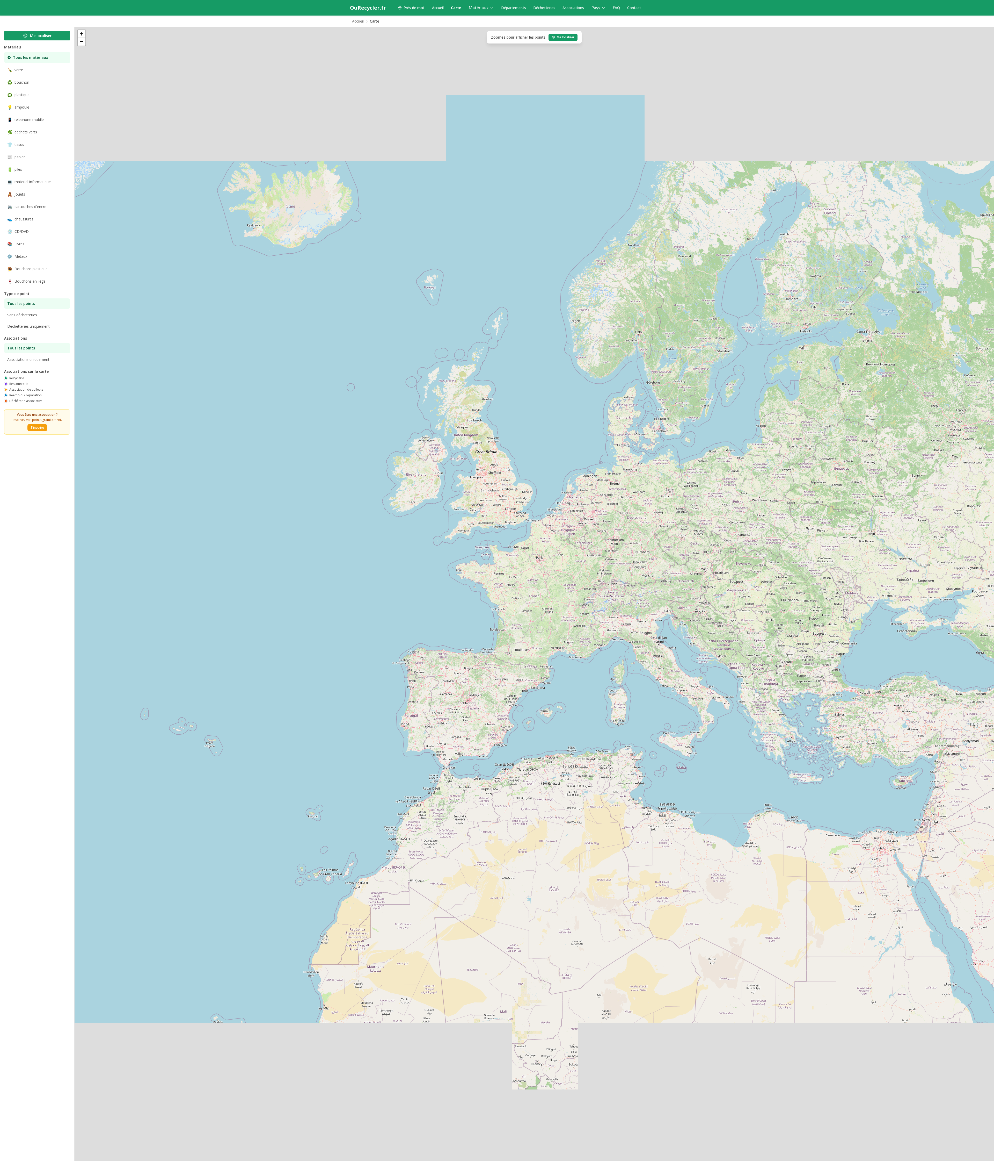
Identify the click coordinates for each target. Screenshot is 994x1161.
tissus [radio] (15, 144)
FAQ (616, 7)
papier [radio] (16, 157)
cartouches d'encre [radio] (26, 207)
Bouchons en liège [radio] (26, 281)
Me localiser (41, 35)
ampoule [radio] (18, 107)
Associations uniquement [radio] (28, 359)
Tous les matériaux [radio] (27, 57)
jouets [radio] (16, 194)
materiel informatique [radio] (29, 182)
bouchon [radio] (18, 82)
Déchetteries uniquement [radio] (28, 326)
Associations (573, 7)
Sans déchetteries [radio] (22, 314)
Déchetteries (544, 7)
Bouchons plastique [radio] (27, 269)
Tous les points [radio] (21, 303)
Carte (456, 7)
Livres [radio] (15, 244)
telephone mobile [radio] (25, 120)
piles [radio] (14, 169)
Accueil (438, 7)
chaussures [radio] (20, 219)
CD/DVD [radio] (18, 231)
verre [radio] (15, 70)
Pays (595, 8)
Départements (513, 7)
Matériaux (479, 8)
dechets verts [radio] (22, 132)
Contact (634, 7)
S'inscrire (37, 427)
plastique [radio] (18, 95)
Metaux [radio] (17, 256)
